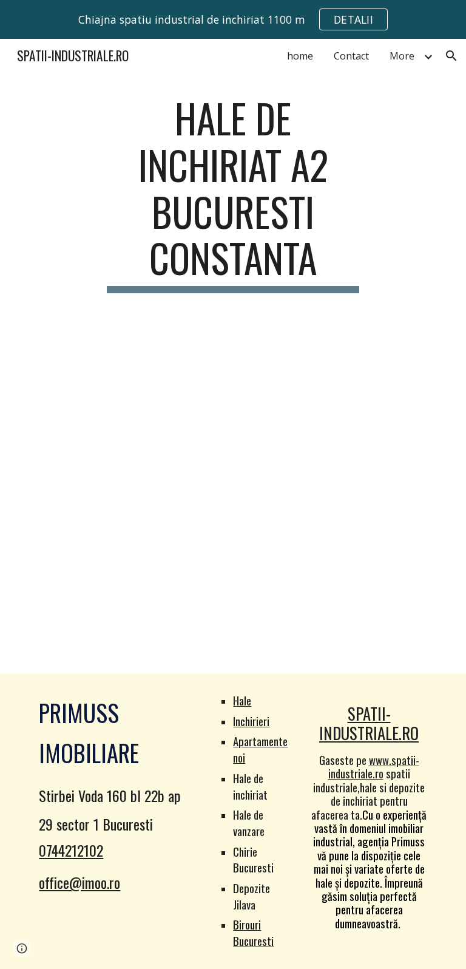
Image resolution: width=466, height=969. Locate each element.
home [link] (300, 56)
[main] (232, 194)
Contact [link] (351, 56)
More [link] (402, 56)
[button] (451, 55)
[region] (233, 19)
